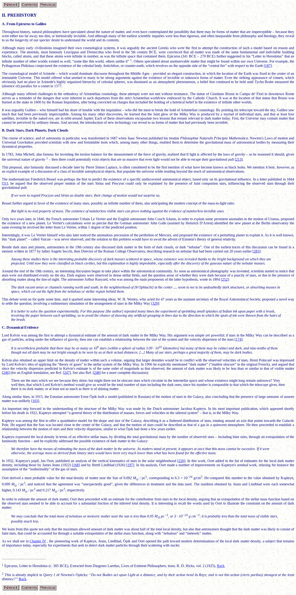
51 (5, 183)
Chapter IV (38, 541)
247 (67, 373)
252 (225, 279)
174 (238, 339)
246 (6, 373)
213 (238, 159)
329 (155, 303)
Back (221, 566)
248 (96, 373)
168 (76, 465)
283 (256, 251)
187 (268, 66)
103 (35, 401)
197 (130, 465)
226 (181, 461)
